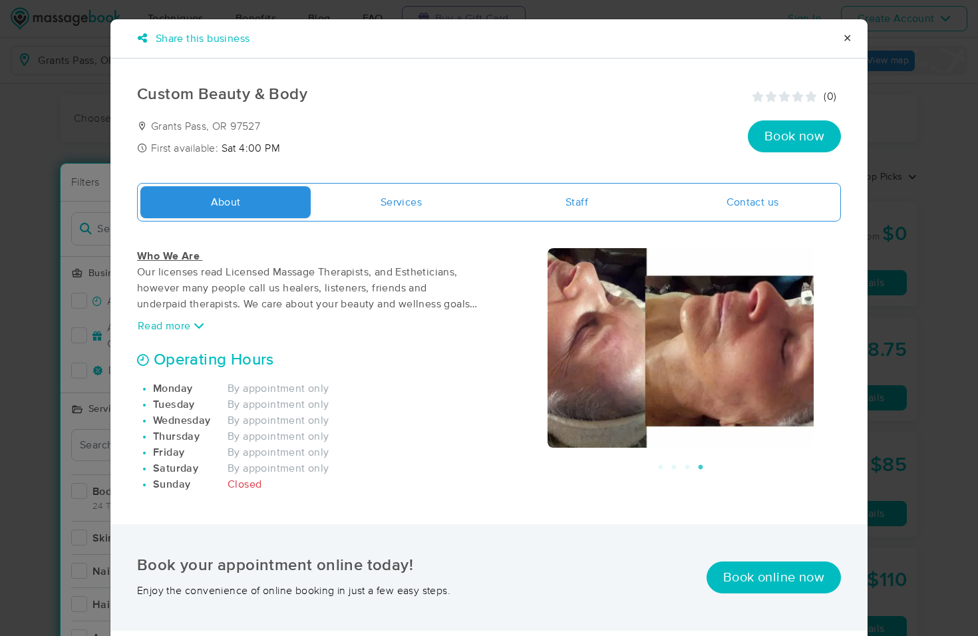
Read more (166, 326)
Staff (577, 202)
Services (401, 202)
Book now (794, 136)
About (226, 202)
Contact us (753, 202)
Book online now (773, 577)
